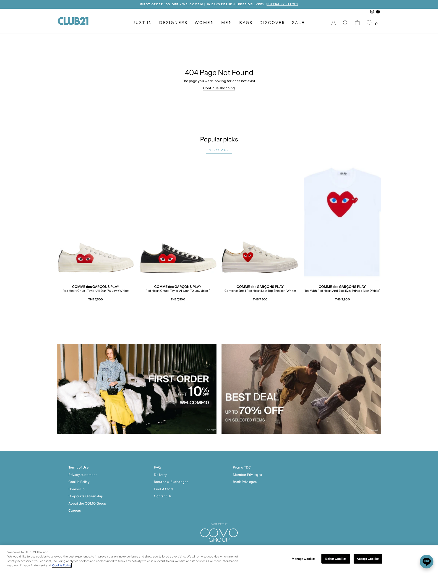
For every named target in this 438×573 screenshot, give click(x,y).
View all (219, 149)
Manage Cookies (303, 558)
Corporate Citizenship (85, 496)
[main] (219, 559)
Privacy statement (82, 475)
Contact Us (163, 496)
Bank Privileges (245, 482)
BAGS (246, 22)
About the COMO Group (87, 503)
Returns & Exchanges (171, 482)
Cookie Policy (78, 482)
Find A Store (164, 489)
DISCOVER (272, 22)
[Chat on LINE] (426, 561)
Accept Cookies (368, 558)
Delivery (160, 475)
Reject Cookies (335, 558)
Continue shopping (219, 88)
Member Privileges (247, 475)
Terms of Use (78, 467)
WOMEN (204, 22)
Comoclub (76, 489)
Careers (74, 510)
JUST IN (142, 22)
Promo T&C (242, 467)
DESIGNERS (173, 22)
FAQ (157, 467)
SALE (298, 22)
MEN (226, 22)
